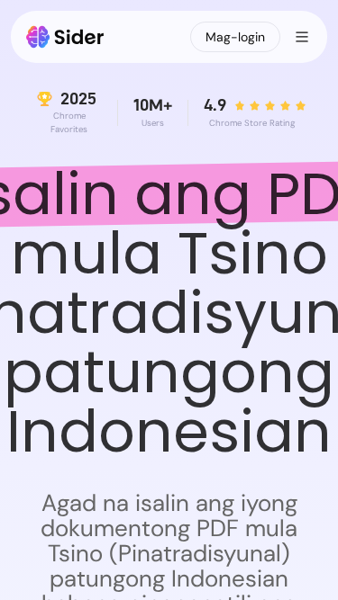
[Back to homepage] (65, 36)
